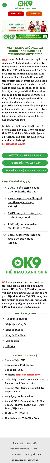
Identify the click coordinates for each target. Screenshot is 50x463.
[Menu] (4, 5)
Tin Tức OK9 (15, 454)
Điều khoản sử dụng (19, 448)
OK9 (4, 59)
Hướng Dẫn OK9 (33, 454)
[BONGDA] (25, 5)
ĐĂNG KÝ (16, 13)
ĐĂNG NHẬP (34, 13)
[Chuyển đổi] (5, 188)
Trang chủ (18, 443)
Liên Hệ (36, 448)
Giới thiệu (32, 443)
